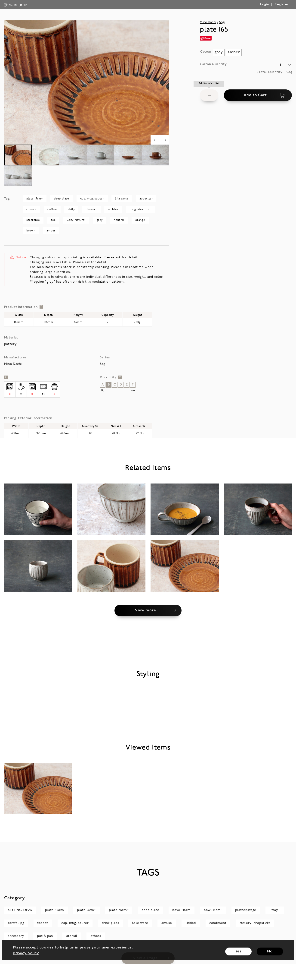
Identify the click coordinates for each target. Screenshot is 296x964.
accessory (16, 936)
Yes (238, 951)
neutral (119, 220)
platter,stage (245, 910)
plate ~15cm (54, 910)
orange (140, 220)
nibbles (113, 209)
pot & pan (45, 936)
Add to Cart (255, 95)
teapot (42, 923)
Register (282, 4)
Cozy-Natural (76, 220)
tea (53, 220)
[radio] (218, 52)
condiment (218, 923)
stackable (33, 220)
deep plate (61, 198)
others (95, 936)
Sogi (222, 22)
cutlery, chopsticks (255, 923)
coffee (52, 209)
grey (100, 220)
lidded (191, 923)
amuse (166, 923)
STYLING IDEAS (20, 910)
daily (71, 209)
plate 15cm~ (34, 198)
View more (145, 610)
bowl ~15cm (181, 910)
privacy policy (26, 953)
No (269, 951)
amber (51, 230)
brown (30, 230)
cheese (31, 209)
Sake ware (140, 923)
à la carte (121, 198)
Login (264, 4)
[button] (209, 95)
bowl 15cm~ (213, 910)
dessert (91, 209)
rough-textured (140, 209)
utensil (71, 936)
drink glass (110, 923)
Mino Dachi (208, 22)
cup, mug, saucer (92, 198)
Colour (206, 52)
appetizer (146, 198)
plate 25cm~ (119, 910)
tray (274, 910)
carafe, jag (16, 923)
